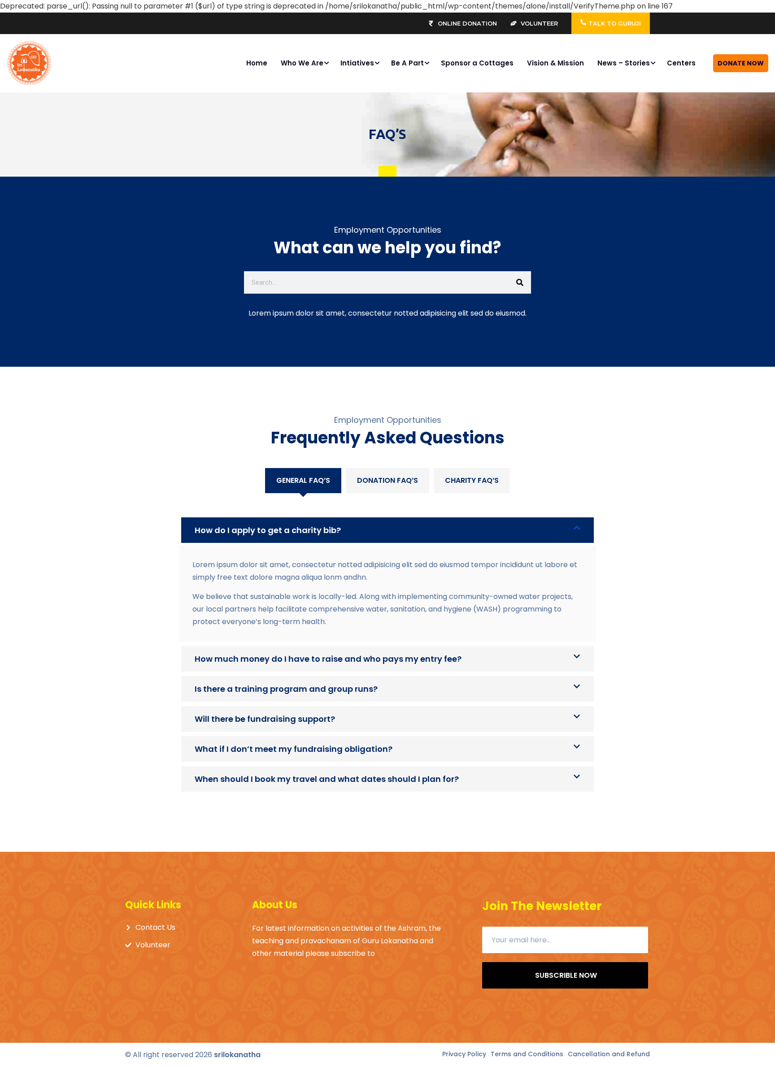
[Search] (520, 282)
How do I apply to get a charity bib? (268, 530)
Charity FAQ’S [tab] (472, 480)
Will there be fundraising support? (265, 718)
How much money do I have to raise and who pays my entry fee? (328, 658)
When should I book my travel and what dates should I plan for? (327, 779)
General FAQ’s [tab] (303, 480)
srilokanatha (237, 1055)
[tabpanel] (387, 644)
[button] (387, 530)
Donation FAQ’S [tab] (387, 480)
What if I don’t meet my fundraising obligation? (293, 749)
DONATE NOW (741, 63)
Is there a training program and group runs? (286, 688)
